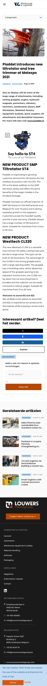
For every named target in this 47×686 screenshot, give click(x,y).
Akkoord (13, 682)
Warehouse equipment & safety (18, 546)
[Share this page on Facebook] (23, 337)
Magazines (8, 574)
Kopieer (23, 349)
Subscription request (13, 579)
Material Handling (12, 550)
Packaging (17, 84)
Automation (9, 541)
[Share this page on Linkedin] (23, 342)
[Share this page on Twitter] (23, 331)
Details (27, 682)
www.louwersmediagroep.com (20, 662)
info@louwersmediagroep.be (19, 652)
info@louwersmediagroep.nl (19, 620)
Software (8, 555)
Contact (7, 584)
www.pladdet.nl (35, 121)
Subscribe (23, 387)
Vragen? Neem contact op (21, 516)
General (7, 84)
